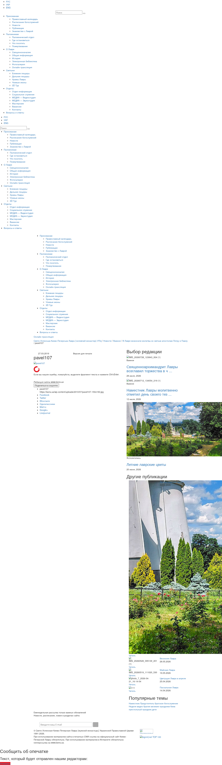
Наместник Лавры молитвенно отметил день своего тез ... (152, 392)
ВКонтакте (45, 400)
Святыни (10, 70)
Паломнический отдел (23, 37)
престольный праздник (140, 709)
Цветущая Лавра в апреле (173, 678)
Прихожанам (12, 15)
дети (154, 709)
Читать (132, 655)
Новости (16, 25)
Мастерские (18, 103)
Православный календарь (25, 19)
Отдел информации (22, 91)
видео (140, 706)
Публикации (18, 28)
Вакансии (16, 106)
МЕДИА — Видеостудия (24, 97)
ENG (8, 7)
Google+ (44, 409)
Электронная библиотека (24, 61)
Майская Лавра (167, 669)
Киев (173, 706)
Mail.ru (43, 406)
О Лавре (10, 49)
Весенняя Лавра (168, 658)
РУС (8, 1)
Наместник (134, 703)
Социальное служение (23, 94)
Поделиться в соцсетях (46, 385)
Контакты (16, 109)
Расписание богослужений (25, 22)
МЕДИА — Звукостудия (23, 100)
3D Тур (15, 85)
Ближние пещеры (21, 73)
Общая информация (22, 55)
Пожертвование (20, 46)
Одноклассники (47, 403)
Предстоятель (147, 703)
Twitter (43, 397)
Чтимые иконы (19, 82)
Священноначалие (21, 52)
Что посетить (18, 43)
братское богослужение (166, 703)
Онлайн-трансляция (22, 67)
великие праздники (160, 706)
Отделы (10, 88)
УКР (8, 4)
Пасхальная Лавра (169, 687)
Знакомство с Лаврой (22, 31)
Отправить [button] (5, 763)
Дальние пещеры (20, 76)
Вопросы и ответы (15, 112)
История (16, 58)
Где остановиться (20, 40)
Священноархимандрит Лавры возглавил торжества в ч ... (152, 368)
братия (146, 706)
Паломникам (12, 34)
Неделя (132, 706)
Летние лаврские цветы (146, 464)
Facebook (44, 394)
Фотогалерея (18, 64)
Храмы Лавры (19, 79)
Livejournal (45, 412)
